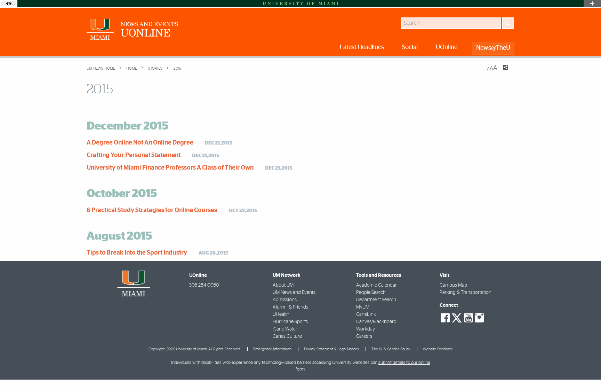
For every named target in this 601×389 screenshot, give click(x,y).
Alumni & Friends (290, 307)
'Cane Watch (285, 329)
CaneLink (366, 314)
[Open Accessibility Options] (8, 3)
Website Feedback (437, 349)
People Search (371, 292)
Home (131, 68)
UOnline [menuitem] (446, 47)
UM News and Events (294, 292)
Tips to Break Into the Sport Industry (137, 253)
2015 (177, 68)
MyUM (362, 307)
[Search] (508, 23)
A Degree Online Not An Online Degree (140, 143)
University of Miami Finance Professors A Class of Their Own (170, 168)
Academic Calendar (376, 285)
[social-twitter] (456, 317)
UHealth (281, 314)
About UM (283, 285)
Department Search (376, 299)
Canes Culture (287, 336)
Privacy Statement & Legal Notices (331, 349)
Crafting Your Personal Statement (134, 155)
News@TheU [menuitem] (493, 48)
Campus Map (453, 285)
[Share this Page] (501, 72)
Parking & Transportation (465, 292)
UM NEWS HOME (101, 68)
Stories (154, 68)
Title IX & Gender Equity (390, 349)
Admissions (285, 299)
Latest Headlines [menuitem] (362, 47)
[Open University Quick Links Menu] (592, 3)
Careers (364, 336)
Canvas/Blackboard (376, 321)
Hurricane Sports (290, 321)
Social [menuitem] (410, 47)
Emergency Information (272, 349)
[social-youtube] (468, 318)
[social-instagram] (479, 318)
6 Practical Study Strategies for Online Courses (152, 210)
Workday (365, 329)
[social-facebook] (445, 318)
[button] (586, 370)
